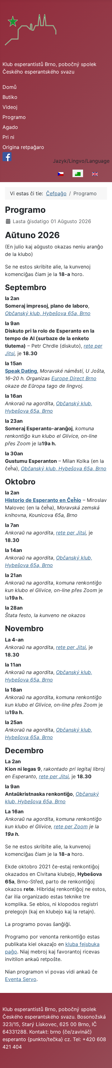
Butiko (9, 97)
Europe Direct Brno (73, 378)
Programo (14, 117)
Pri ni (8, 137)
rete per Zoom (71, 826)
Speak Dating (21, 371)
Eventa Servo (20, 979)
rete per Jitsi (71, 532)
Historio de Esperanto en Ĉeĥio (43, 500)
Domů (9, 87)
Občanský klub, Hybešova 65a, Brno (48, 313)
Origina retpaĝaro (23, 147)
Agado (10, 127)
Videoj (9, 107)
